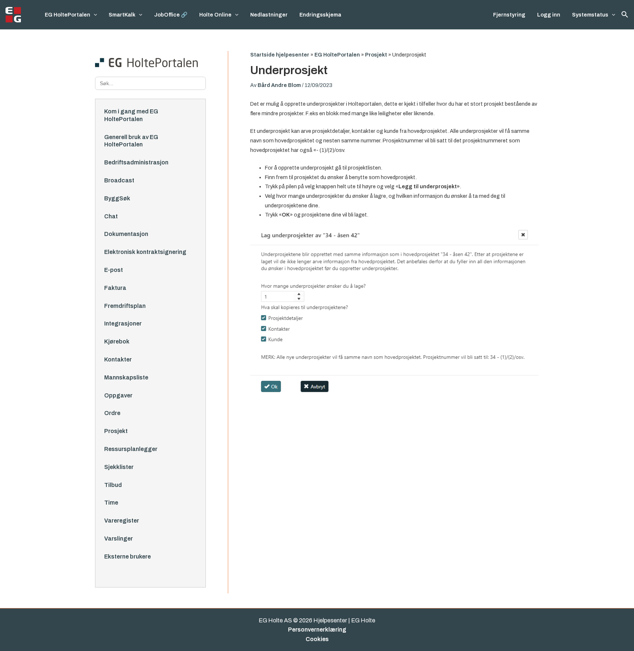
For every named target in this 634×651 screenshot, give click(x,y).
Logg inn (548, 15)
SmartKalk (122, 15)
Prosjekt (376, 55)
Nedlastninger (269, 15)
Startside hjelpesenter (279, 55)
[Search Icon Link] (624, 15)
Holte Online (215, 15)
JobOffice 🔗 (170, 15)
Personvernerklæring (317, 629)
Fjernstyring (509, 15)
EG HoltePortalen (67, 15)
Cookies (317, 639)
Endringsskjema (320, 15)
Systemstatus (590, 15)
